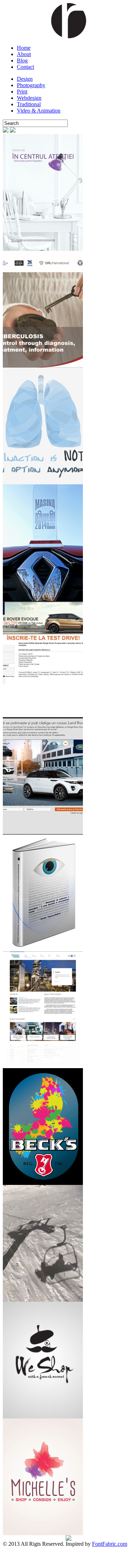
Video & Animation (38, 111)
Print (22, 92)
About (24, 54)
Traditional (29, 104)
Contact (25, 67)
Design (25, 79)
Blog (22, 60)
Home (24, 48)
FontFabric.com (109, 1544)
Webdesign (29, 98)
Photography (31, 85)
